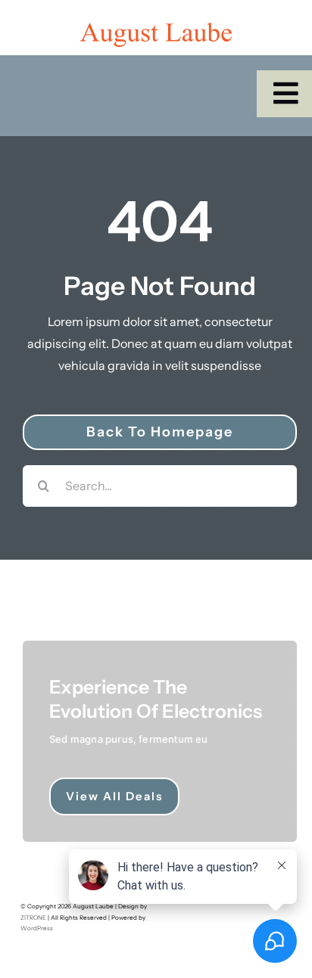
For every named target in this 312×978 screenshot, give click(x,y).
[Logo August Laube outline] (156, 28)
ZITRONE (33, 917)
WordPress (36, 928)
